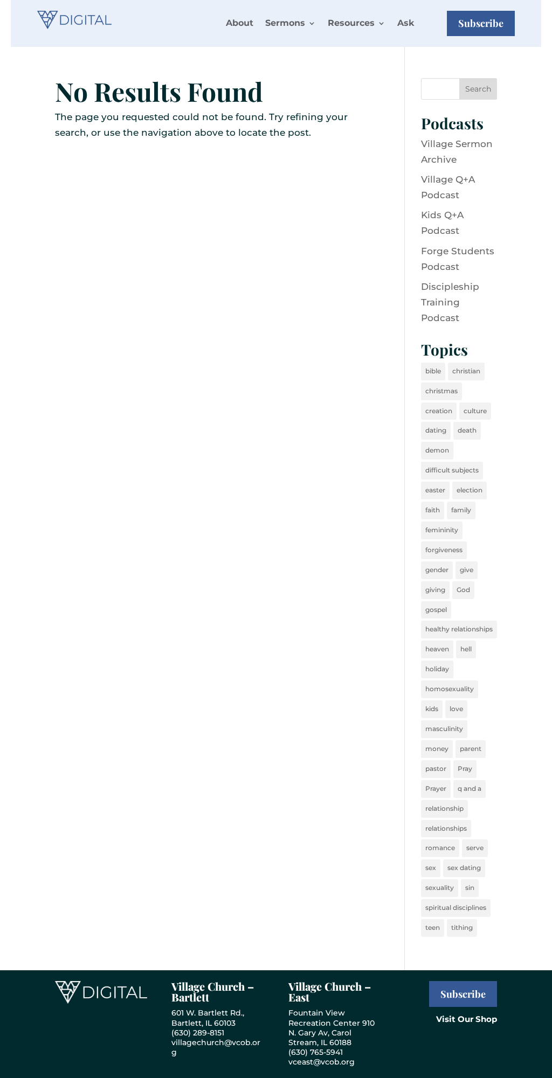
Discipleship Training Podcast (450, 302)
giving (435, 590)
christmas (441, 391)
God (463, 590)
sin (469, 888)
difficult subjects (452, 470)
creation (438, 411)
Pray (465, 768)
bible (433, 371)
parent (470, 749)
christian (466, 371)
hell (466, 649)
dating (435, 430)
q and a (469, 788)
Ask (405, 23)
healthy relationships (459, 629)
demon (437, 450)
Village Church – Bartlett (212, 991)
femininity (441, 530)
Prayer (435, 788)
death (467, 430)
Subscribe (480, 23)
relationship (444, 808)
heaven (437, 649)
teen (432, 927)
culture (475, 411)
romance (440, 848)
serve (475, 848)
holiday (437, 669)
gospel (436, 610)
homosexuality (449, 689)
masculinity (444, 729)
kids (431, 709)
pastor (435, 768)
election (469, 490)
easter (435, 490)
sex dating (464, 868)
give (466, 570)
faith (432, 510)
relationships (446, 828)
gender (436, 570)
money (436, 749)
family (461, 510)
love (456, 709)
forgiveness (444, 550)
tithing (462, 927)
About (239, 23)
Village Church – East (329, 991)
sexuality (439, 888)
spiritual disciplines (455, 907)
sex (430, 868)
